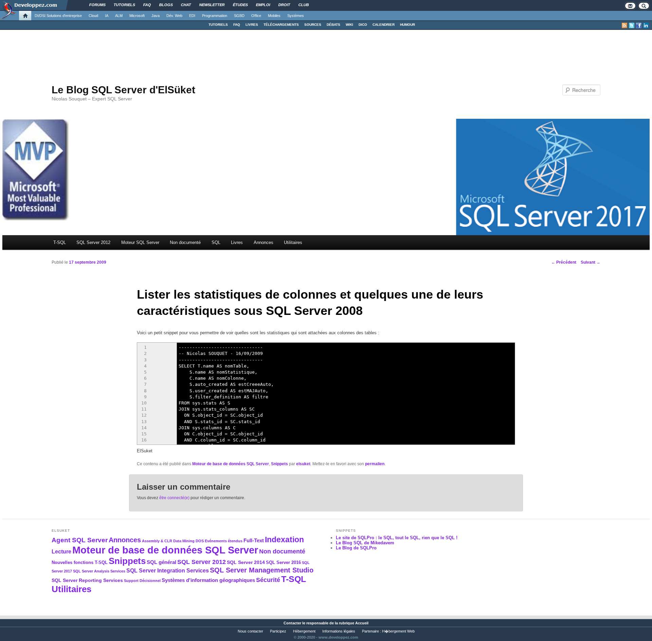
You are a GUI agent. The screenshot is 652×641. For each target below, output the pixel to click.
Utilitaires (293, 242)
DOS (200, 541)
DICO (363, 24)
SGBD (239, 16)
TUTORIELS (218, 24)
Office (256, 16)
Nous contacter (250, 631)
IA (106, 16)
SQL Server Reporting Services (87, 580)
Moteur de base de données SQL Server (230, 463)
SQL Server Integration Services (167, 570)
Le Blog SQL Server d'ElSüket (123, 89)
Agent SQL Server (80, 540)
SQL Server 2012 (93, 242)
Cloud (93, 16)
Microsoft (137, 16)
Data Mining (184, 541)
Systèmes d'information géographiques (208, 580)
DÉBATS (333, 24)
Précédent (563, 262)
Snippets (279, 463)
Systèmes (295, 16)
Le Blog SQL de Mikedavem (365, 542)
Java (155, 16)
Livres (237, 242)
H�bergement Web (398, 631)
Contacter (292, 623)
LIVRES (252, 24)
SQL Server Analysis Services (99, 571)
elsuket (303, 463)
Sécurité (268, 579)
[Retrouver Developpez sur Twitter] (631, 25)
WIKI (349, 24)
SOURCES (312, 24)
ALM (119, 16)
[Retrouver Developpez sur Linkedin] (646, 25)
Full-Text (253, 540)
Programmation (214, 16)
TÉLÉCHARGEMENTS (281, 24)
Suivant (590, 262)
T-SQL (59, 242)
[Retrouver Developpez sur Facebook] (638, 25)
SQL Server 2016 (283, 562)
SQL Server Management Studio (261, 570)
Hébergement (304, 631)
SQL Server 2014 (246, 562)
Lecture (61, 551)
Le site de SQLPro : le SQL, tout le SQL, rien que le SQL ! (396, 537)
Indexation (284, 539)
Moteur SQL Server (140, 242)
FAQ (236, 24)
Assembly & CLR (157, 541)
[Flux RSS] (624, 25)
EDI (192, 16)
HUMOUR (407, 24)
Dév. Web (174, 16)
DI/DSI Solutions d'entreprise (58, 16)
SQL (216, 242)
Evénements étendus (223, 541)
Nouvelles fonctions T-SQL (80, 562)
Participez (278, 631)
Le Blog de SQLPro (356, 547)
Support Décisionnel (142, 581)
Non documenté (185, 242)
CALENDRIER (384, 24)
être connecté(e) (174, 497)
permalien (374, 463)
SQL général (161, 562)
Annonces (263, 242)
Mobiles (274, 16)
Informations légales (338, 631)
